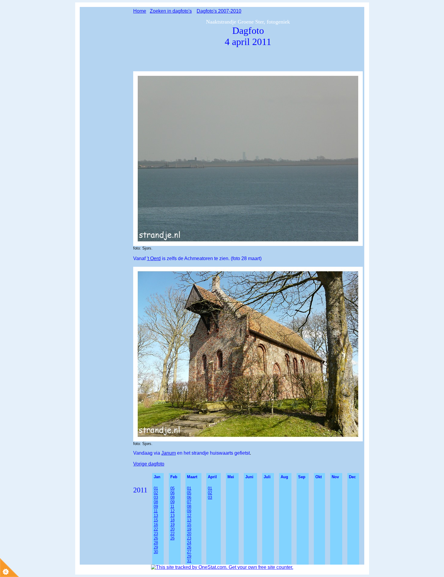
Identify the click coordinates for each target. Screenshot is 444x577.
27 (189, 552)
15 (156, 520)
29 (156, 547)
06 (172, 493)
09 (156, 506)
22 (156, 529)
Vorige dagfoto (148, 463)
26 (156, 538)
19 (172, 524)
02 (156, 493)
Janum (168, 453)
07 (189, 502)
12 (172, 511)
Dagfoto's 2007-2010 (219, 11)
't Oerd (154, 258)
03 (156, 497)
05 (189, 493)
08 (156, 502)
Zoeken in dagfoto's (171, 11)
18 (172, 520)
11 (156, 511)
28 (156, 542)
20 (172, 529)
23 (156, 533)
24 (189, 542)
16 (156, 524)
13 (156, 515)
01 (210, 488)
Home (139, 11)
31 (189, 561)
